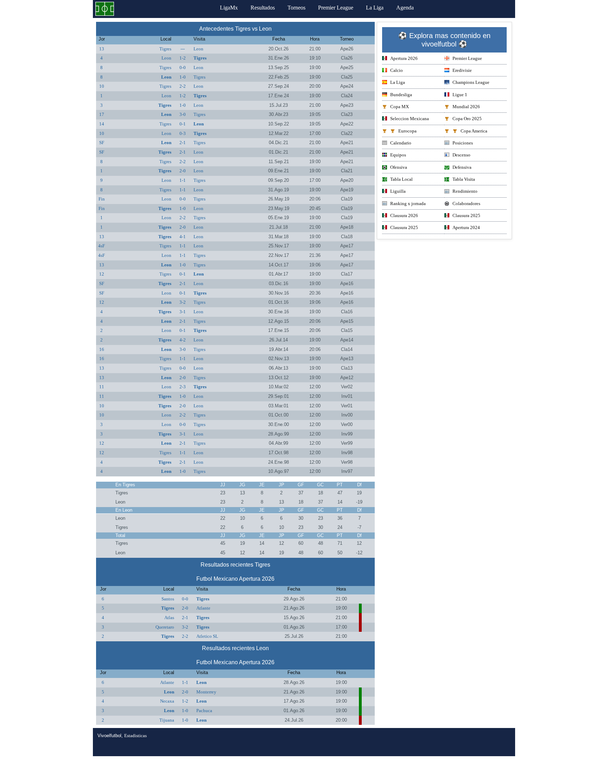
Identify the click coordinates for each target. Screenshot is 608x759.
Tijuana (166, 720)
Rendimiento (464, 191)
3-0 (182, 114)
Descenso (461, 155)
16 (101, 349)
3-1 (182, 311)
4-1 (182, 236)
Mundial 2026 (466, 106)
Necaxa (167, 701)
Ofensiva (398, 167)
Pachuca (204, 710)
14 (101, 123)
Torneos (296, 8)
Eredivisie (462, 70)
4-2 (182, 340)
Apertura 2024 (466, 227)
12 (101, 274)
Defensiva (461, 167)
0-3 (182, 133)
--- (182, 48)
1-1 (182, 180)
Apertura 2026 (404, 58)
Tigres (165, 48)
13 (101, 48)
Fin (102, 199)
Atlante (203, 608)
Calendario (400, 143)
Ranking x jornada (408, 203)
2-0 (182, 170)
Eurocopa (407, 131)
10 (101, 86)
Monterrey (206, 692)
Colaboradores (466, 203)
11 (101, 386)
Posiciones (462, 143)
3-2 (182, 302)
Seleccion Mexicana (409, 118)
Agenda (405, 8)
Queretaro (165, 627)
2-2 (182, 86)
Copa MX (399, 106)
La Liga (375, 8)
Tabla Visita (463, 179)
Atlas (169, 617)
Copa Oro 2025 (467, 118)
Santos (168, 598)
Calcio (396, 70)
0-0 (182, 67)
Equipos (398, 155)
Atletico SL (207, 636)
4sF (101, 245)
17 (101, 114)
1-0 (182, 77)
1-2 (182, 58)
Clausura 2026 (404, 215)
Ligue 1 (459, 94)
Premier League (335, 8)
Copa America (474, 131)
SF (101, 142)
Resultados (263, 8)
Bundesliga (401, 94)
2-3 (182, 386)
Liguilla (398, 191)
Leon (198, 48)
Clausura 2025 (466, 215)
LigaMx (229, 8)
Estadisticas (135, 735)
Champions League (470, 82)
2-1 (182, 142)
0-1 (182, 123)
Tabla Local (401, 179)
